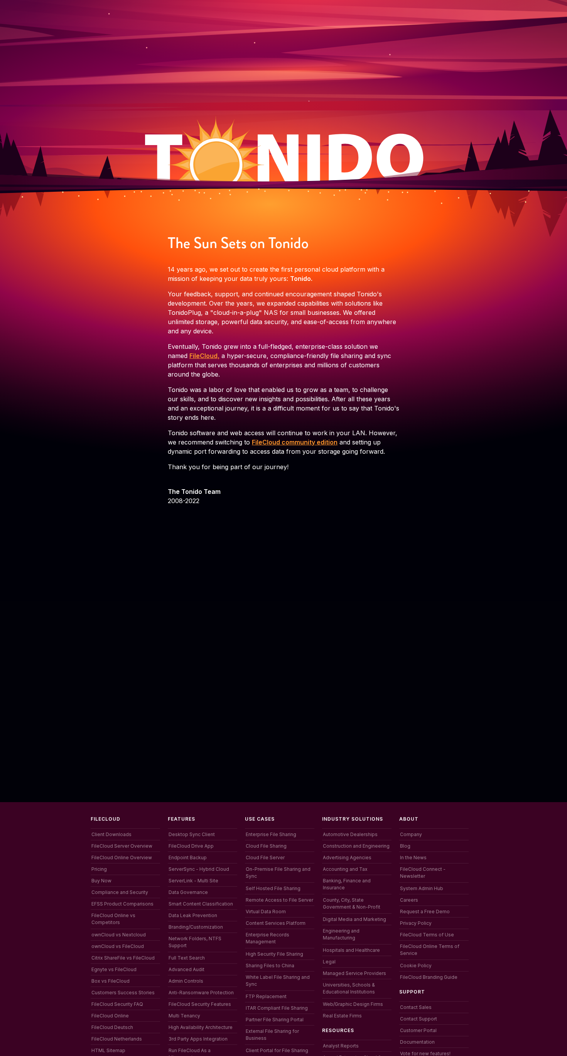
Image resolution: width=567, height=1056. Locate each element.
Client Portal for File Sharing (277, 1050)
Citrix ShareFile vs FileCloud (123, 958)
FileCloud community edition (295, 442)
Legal (329, 962)
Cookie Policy (416, 965)
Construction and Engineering (356, 846)
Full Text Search (187, 958)
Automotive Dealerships (350, 834)
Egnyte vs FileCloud (114, 969)
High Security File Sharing (274, 954)
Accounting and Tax (345, 869)
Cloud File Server (265, 857)
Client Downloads (111, 834)
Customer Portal (418, 1030)
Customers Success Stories (123, 992)
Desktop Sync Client (192, 834)
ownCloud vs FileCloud (117, 946)
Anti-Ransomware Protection (201, 992)
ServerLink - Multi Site (193, 881)
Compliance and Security (119, 892)
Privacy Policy (416, 923)
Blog (405, 846)
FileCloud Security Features (200, 1004)
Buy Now (101, 881)
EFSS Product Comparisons (122, 904)
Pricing (99, 869)
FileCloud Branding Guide (428, 977)
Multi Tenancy (184, 1016)
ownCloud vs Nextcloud (118, 935)
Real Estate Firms (342, 1016)
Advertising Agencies (347, 857)
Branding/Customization (196, 927)
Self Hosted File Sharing (273, 888)
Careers (409, 900)
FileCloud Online (110, 1016)
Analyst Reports (341, 1046)
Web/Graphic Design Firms (353, 1004)
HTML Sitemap (108, 1050)
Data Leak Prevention (193, 915)
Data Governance (188, 892)
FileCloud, (204, 356)
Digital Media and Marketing (354, 919)
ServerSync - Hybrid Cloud (199, 869)
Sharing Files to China (270, 965)
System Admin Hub (421, 888)
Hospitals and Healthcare (351, 950)
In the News (413, 857)
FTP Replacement (266, 996)
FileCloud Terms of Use (427, 935)
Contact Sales (416, 1007)
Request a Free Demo (425, 911)
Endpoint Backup (188, 857)
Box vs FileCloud (110, 981)
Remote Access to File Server (279, 900)
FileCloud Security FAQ (117, 1004)
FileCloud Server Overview (121, 846)
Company (411, 834)
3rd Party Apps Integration (198, 1039)
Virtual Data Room (266, 911)
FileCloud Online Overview (121, 857)
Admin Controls (186, 981)
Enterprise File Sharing (271, 834)
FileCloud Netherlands (116, 1039)
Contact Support (418, 1019)
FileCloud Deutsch (112, 1027)
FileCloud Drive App (191, 846)
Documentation (417, 1042)
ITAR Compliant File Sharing (277, 1008)
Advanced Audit (186, 969)
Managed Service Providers (354, 973)
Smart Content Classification (201, 904)
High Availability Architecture (201, 1027)
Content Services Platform (275, 923)
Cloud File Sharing (266, 846)
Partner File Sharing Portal (275, 1019)
